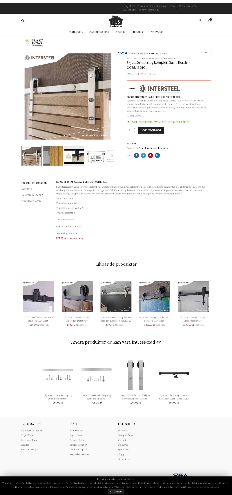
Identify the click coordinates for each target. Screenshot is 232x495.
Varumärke (124, 459)
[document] (116, 485)
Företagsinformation (32, 430)
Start (128, 58)
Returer (25, 445)
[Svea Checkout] (123, 53)
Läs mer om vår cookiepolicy (206, 487)
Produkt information (34, 182)
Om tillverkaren (31, 201)
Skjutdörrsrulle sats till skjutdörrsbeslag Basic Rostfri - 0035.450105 (135, 396)
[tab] (170, 53)
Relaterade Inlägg (32, 194)
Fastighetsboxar (126, 435)
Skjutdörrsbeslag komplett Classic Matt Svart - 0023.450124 (193, 318)
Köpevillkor (27, 435)
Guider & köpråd (78, 449)
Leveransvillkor (29, 440)
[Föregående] (201, 52)
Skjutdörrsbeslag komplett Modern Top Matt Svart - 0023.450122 (154, 318)
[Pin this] (150, 155)
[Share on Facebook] (136, 155)
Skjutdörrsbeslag (148, 148)
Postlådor (123, 430)
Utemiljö (122, 440)
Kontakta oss (76, 430)
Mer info (26, 188)
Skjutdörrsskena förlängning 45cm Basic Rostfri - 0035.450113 (97, 396)
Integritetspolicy (78, 445)
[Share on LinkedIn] (157, 155)
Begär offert (76, 435)
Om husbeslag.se (30, 449)
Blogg (121, 454)
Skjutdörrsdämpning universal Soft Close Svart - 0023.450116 (174, 396)
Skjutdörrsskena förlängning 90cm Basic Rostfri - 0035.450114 (58, 396)
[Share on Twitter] (143, 155)
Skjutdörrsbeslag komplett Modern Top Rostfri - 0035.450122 (116, 318)
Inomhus (123, 445)
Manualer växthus (79, 454)
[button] (26, 97)
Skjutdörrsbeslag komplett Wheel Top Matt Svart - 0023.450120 (77, 318)
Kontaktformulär (188, 6)
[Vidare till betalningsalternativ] (210, 52)
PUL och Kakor (77, 440)
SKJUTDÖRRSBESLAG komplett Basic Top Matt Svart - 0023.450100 (38, 318)
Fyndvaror (163, 148)
